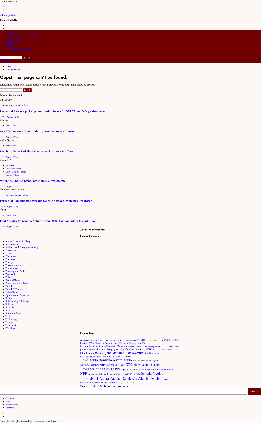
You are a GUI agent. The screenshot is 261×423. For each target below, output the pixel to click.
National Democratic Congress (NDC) (102, 364)
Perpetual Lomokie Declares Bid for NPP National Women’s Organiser (46, 200)
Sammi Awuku (101, 382)
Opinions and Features (15, 171)
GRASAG (156, 350)
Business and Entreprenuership (21, 247)
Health (9, 286)
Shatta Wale (113, 383)
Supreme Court (125, 383)
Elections (10, 259)
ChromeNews (37, 421)
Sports (8, 310)
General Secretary (145, 346)
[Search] (1, 54)
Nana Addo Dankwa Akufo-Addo (106, 360)
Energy (9, 262)
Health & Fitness (14, 289)
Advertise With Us (20, 49)
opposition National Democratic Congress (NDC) (110, 374)
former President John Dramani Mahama (103, 346)
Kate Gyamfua (134, 353)
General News (13, 33)
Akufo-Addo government (103, 340)
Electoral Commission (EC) (132, 343)
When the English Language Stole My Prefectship (32, 180)
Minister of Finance (123, 356)
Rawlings (165, 379)
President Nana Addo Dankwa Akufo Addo (120, 378)
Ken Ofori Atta (152, 353)
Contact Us (10, 407)
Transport (10, 325)
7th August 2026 (10, 137)
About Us (10, 46)
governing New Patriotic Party (96, 349)
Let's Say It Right (13, 168)
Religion (9, 304)
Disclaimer (10, 398)
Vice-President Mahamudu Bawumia (104, 386)
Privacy (8, 401)
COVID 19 (142, 340)
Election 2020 (87, 343)
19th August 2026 (10, 117)
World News (11, 43)
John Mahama (114, 353)
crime (8, 253)
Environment (10, 125)
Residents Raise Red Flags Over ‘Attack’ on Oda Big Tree (36, 151)
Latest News (11, 215)
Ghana (158, 346)
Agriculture (11, 244)
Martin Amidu (108, 356)
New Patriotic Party (147, 365)
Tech (7, 316)
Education (9, 165)
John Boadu (166, 349)
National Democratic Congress (145, 361)
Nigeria (124, 369)
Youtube (6, 61)
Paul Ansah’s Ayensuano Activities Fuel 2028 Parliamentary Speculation (47, 221)
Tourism (9, 322)
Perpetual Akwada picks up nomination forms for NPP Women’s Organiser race (52, 111)
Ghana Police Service (171, 346)
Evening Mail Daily (15, 271)
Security (9, 307)
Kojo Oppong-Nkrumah (90, 356)
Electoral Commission (106, 343)
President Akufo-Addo (148, 374)
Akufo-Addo (84, 340)
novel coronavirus (137, 369)
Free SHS (131, 346)
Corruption (11, 250)
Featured (10, 274)
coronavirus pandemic (127, 340)
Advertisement (11, 404)
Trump (135, 383)
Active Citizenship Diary (17, 241)
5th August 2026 (10, 186)
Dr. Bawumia (154, 340)
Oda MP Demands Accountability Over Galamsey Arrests (37, 131)
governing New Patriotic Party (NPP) (133, 349)
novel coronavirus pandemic (159, 369)
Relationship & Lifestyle (17, 301)
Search (254, 391)
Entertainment (12, 39)
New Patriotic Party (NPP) (100, 369)
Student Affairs (12, 174)
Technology (11, 319)
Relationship (86, 382)
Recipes (9, 298)
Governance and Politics (23, 36)
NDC (129, 364)
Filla (7, 277)
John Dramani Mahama (92, 353)
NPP (83, 373)
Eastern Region (170, 340)
